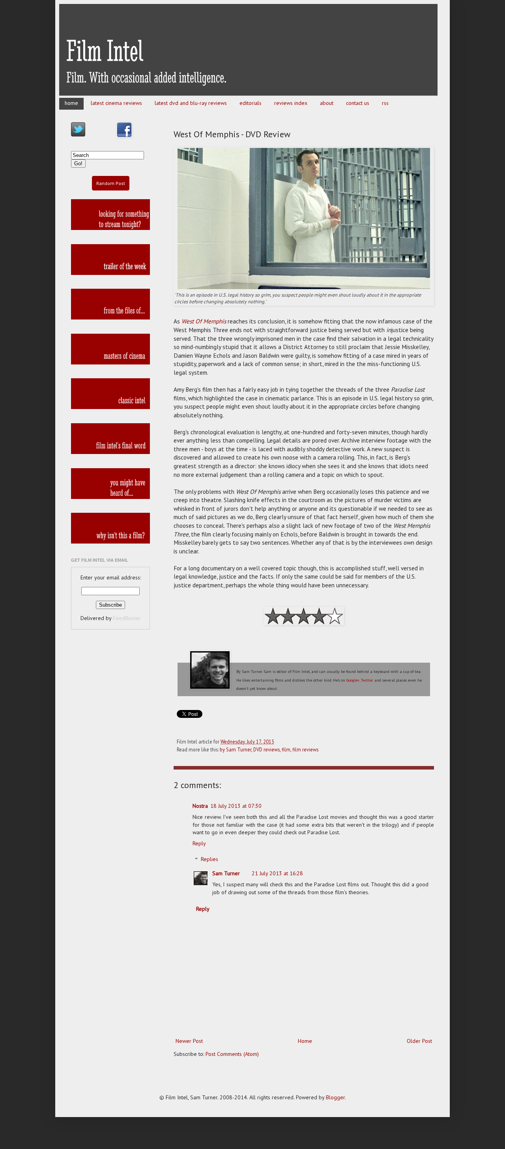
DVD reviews (266, 749)
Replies (209, 859)
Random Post (110, 183)
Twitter (367, 680)
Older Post (419, 1040)
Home (305, 1040)
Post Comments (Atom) (232, 1053)
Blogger (335, 1097)
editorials (250, 102)
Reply (199, 843)
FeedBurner (127, 618)
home (71, 102)
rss (385, 102)
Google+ (352, 680)
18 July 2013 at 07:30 (236, 805)
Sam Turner (226, 873)
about (326, 102)
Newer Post (189, 1040)
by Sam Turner (235, 749)
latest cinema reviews (116, 102)
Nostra (200, 805)
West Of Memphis (203, 321)
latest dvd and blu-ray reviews (191, 102)
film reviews (305, 749)
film (286, 749)
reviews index (290, 102)
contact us (357, 102)
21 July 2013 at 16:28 (277, 873)
